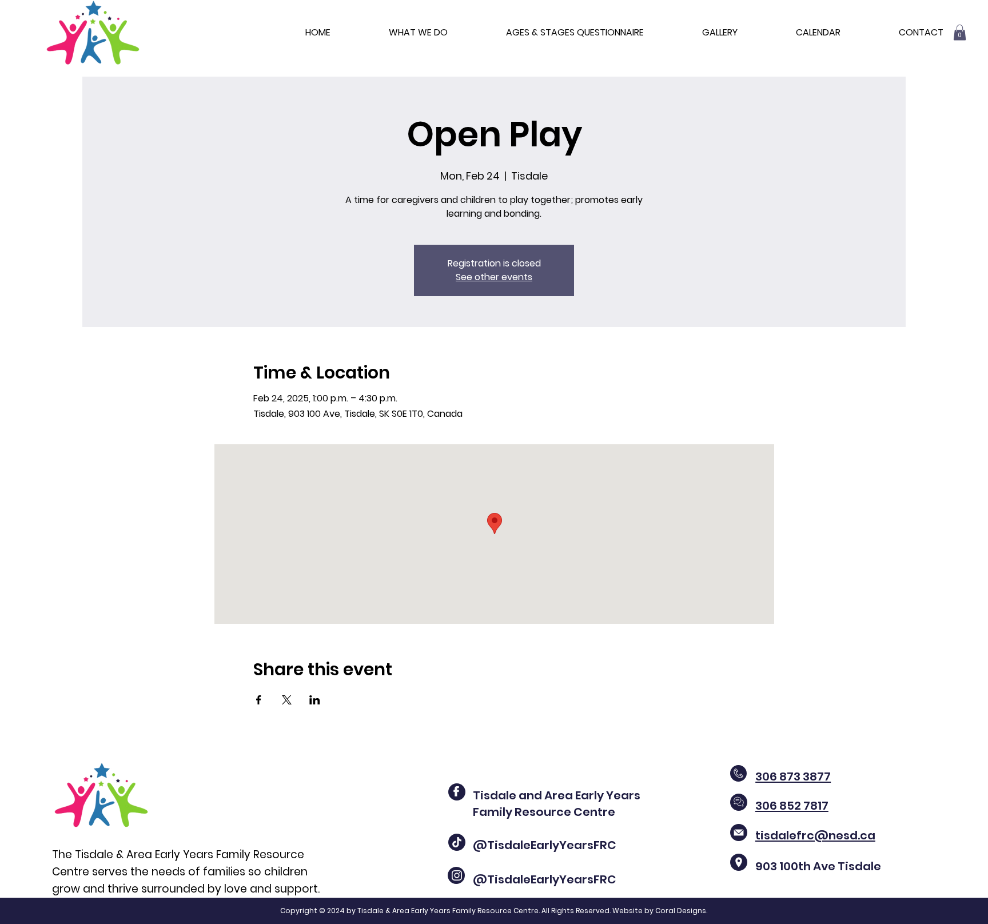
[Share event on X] (286, 699)
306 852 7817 (791, 806)
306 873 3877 (793, 776)
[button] (959, 32)
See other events (494, 277)
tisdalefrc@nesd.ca (815, 835)
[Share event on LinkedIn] (314, 699)
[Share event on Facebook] (258, 699)
